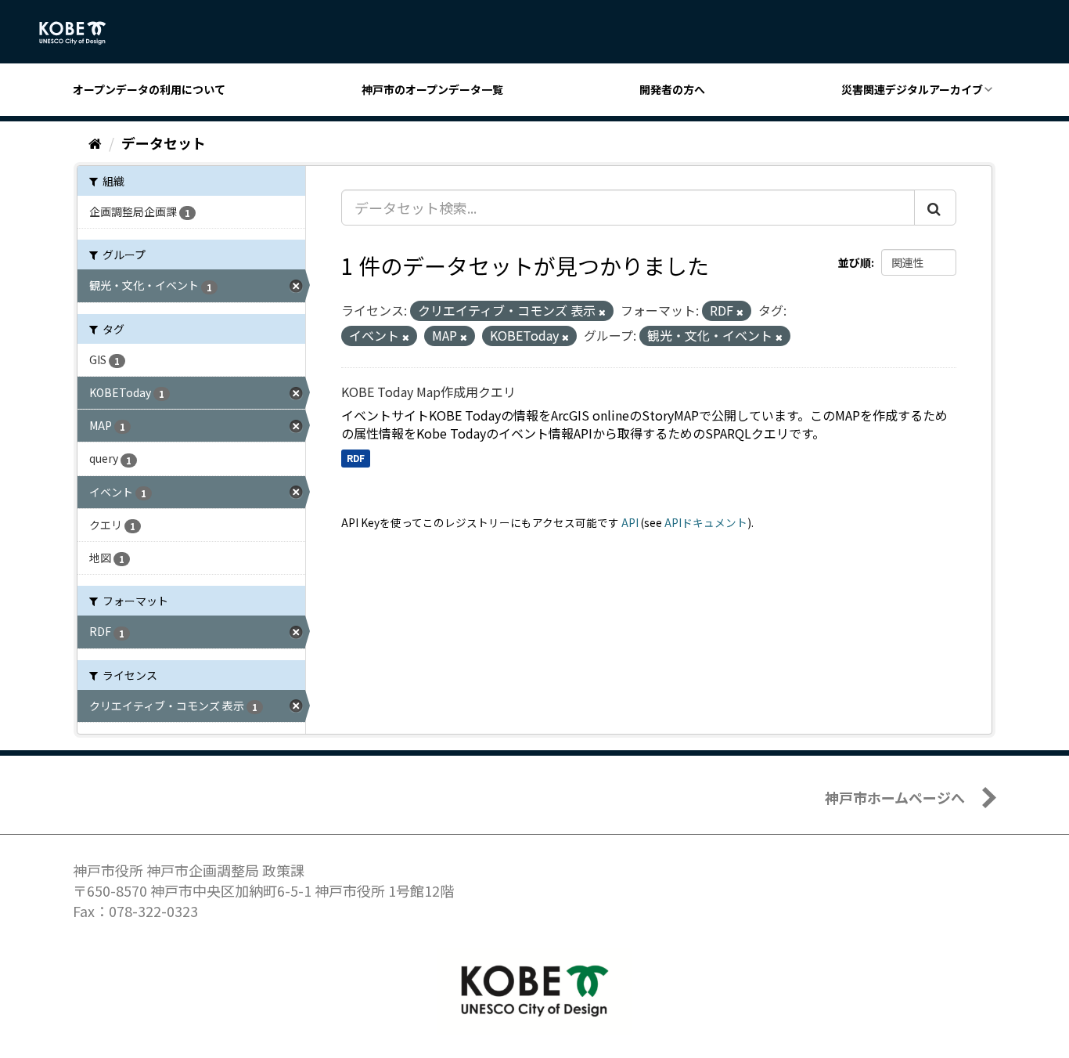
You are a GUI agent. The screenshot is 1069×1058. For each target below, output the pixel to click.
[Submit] (935, 208)
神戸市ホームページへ (895, 797)
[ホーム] (95, 142)
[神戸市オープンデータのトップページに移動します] (81, 33)
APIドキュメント (705, 522)
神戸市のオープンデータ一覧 (432, 89)
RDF (356, 457)
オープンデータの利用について (149, 89)
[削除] (602, 311)
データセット (163, 142)
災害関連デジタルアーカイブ (912, 89)
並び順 (854, 262)
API (630, 522)
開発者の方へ (672, 89)
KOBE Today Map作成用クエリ (428, 391)
